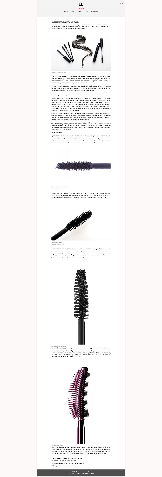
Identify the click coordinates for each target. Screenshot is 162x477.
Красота (80, 11)
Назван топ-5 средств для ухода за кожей (63, 461)
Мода (72, 11)
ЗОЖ (87, 11)
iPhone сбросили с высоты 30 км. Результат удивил (66, 458)
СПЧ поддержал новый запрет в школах (63, 466)
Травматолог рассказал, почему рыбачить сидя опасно (67, 463)
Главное (65, 11)
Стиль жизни (95, 11)
